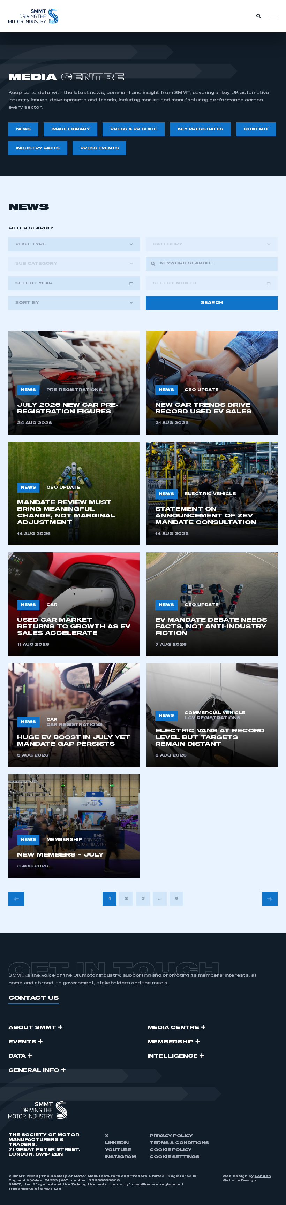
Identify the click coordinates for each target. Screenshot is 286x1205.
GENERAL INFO (33, 1070)
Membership (171, 1041)
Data (17, 1056)
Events (22, 1041)
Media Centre (173, 1027)
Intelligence (173, 1056)
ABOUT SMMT (32, 1027)
